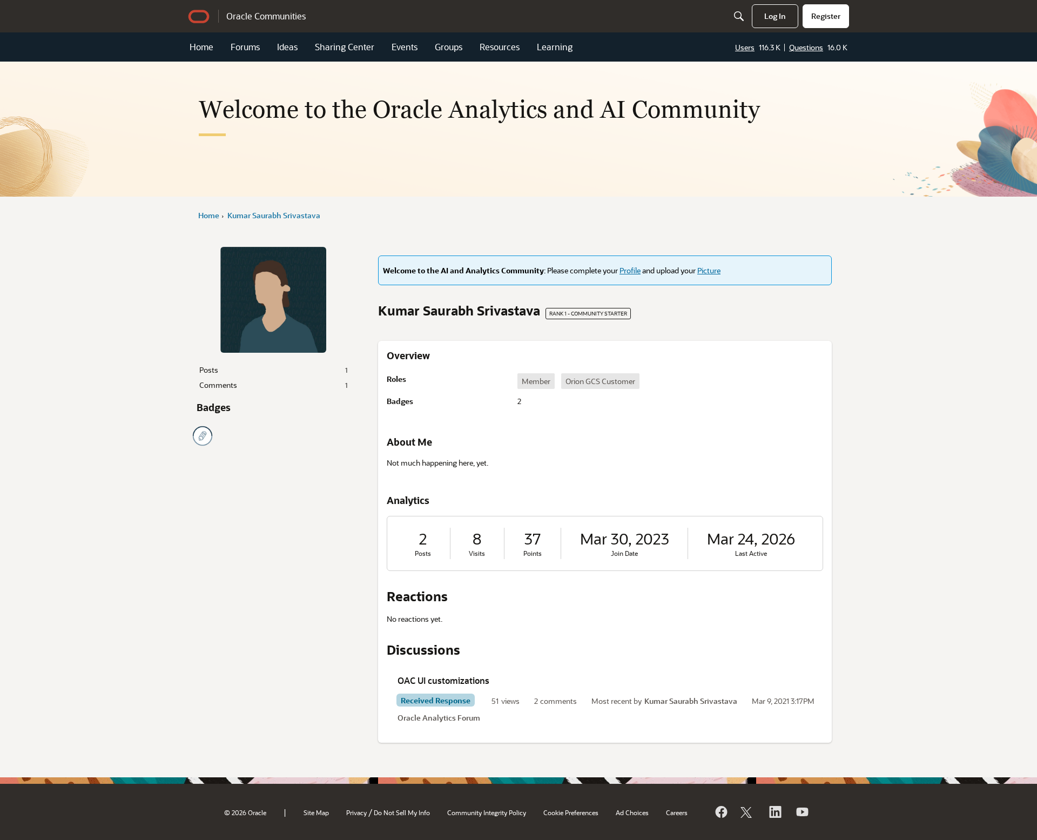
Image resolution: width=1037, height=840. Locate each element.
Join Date (624, 553)
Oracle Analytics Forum (439, 718)
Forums (245, 46)
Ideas (287, 46)
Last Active (751, 553)
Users (745, 47)
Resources (500, 46)
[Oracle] (720, 811)
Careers (677, 812)
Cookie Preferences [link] (570, 812)
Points (532, 553)
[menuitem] (775, 16)
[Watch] (801, 811)
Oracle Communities (266, 16)
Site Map (316, 812)
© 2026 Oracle (245, 812)
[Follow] (747, 811)
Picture (708, 270)
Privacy (356, 812)
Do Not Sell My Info (402, 812)
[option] (536, 381)
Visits (477, 553)
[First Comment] (202, 436)
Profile (630, 270)
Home (201, 46)
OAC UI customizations (443, 680)
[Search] (739, 16)
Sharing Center (344, 46)
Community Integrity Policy (486, 812)
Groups (448, 46)
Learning (555, 46)
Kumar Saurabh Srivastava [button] (690, 701)
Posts (273, 370)
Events (405, 46)
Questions (806, 47)
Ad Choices (632, 812)
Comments (273, 385)
